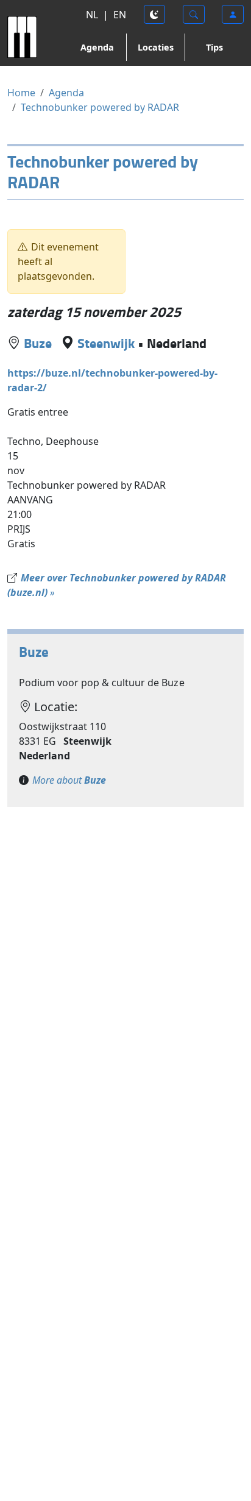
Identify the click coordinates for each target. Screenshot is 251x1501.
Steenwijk (106, 342)
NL (92, 14)
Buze (38, 342)
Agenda (97, 47)
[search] (194, 14)
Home (21, 92)
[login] (233, 14)
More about (69, 780)
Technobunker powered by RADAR (100, 107)
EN (119, 14)
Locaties (156, 47)
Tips (214, 47)
